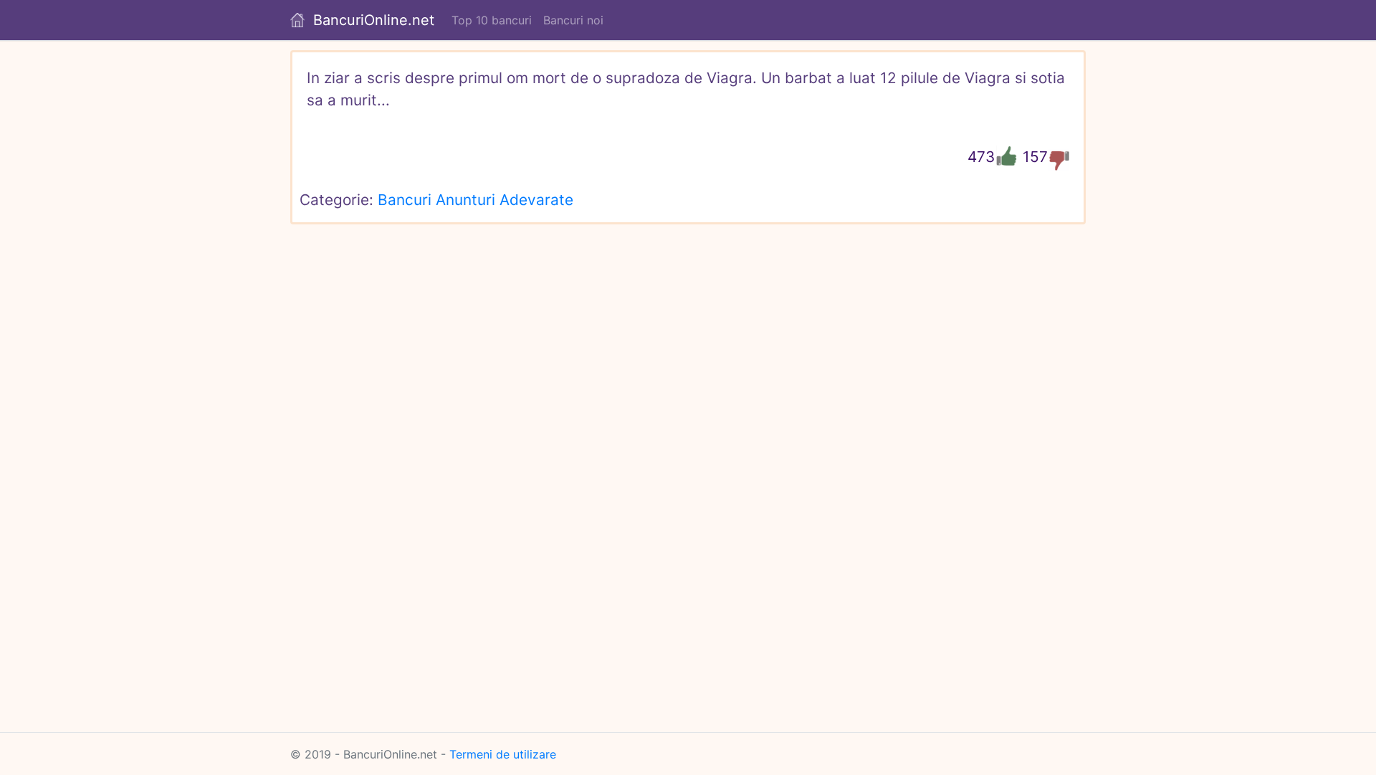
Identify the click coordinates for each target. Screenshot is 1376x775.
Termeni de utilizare (502, 754)
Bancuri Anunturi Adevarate (475, 200)
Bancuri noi (573, 20)
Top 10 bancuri (492, 20)
